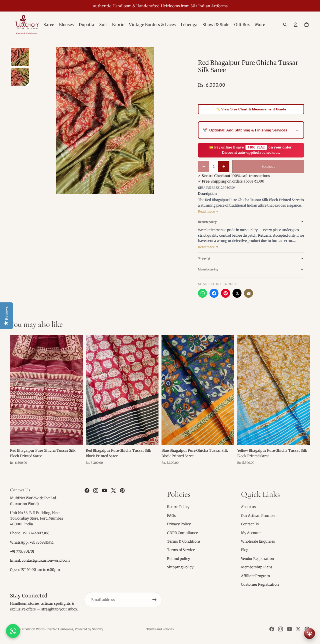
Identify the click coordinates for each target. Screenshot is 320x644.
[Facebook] (214, 293)
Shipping (204, 258)
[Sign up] (154, 599)
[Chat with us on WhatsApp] (13, 631)
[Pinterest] (225, 293)
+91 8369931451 (42, 542)
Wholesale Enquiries (258, 541)
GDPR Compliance (182, 533)
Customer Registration (260, 584)
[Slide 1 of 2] (20, 57)
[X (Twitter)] (237, 293)
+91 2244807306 (35, 533)
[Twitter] (113, 491)
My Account (251, 533)
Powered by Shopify (89, 629)
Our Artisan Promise (258, 515)
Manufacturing (208, 269)
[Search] (285, 24)
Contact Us (250, 524)
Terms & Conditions (183, 541)
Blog (244, 550)
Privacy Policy (179, 524)
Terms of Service (181, 550)
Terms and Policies (160, 629)
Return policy (207, 222)
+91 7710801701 (22, 551)
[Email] (248, 293)
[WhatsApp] (202, 293)
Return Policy (178, 507)
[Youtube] (105, 491)
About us (248, 507)
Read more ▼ (208, 211)
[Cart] (306, 24)
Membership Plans (256, 567)
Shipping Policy (180, 567)
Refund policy (178, 558)
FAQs (171, 515)
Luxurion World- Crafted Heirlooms (47, 629)
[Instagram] (96, 491)
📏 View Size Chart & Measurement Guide (251, 109)
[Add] (75, 436)
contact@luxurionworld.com (46, 560)
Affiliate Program (255, 576)
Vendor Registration (257, 558)
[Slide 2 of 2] (20, 77)
